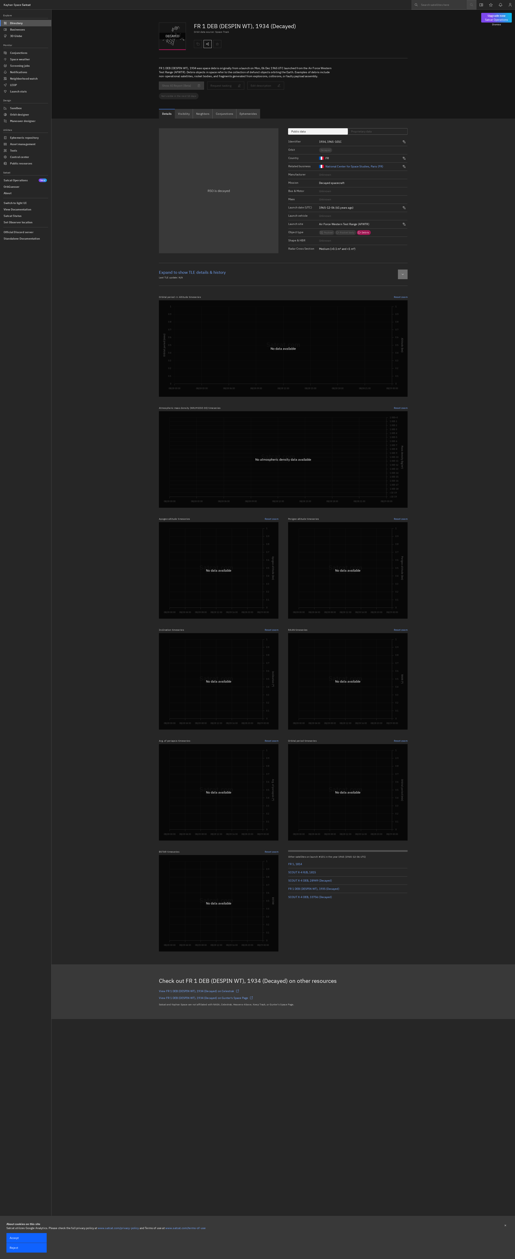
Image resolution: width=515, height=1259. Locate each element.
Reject (14, 1248)
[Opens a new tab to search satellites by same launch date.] (404, 208)
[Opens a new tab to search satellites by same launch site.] (404, 224)
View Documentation (17, 209)
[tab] (167, 114)
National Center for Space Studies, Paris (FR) (354, 166)
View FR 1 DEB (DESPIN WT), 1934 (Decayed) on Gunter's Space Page (203, 998)
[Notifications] (500, 5)
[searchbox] (439, 5)
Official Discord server (19, 232)
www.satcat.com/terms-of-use (185, 1228)
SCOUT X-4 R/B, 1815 (302, 872)
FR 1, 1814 (295, 864)
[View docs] (481, 5)
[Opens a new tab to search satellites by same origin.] (404, 158)
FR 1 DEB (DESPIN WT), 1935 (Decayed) (313, 889)
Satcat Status (13, 216)
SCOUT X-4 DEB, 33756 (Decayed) (310, 897)
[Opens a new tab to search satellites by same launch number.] (404, 142)
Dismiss (496, 24)
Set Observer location (18, 222)
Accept (14, 1238)
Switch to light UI (15, 203)
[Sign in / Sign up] (510, 5)
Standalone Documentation (22, 238)
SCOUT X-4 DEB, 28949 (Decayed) (310, 880)
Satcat (17, 5)
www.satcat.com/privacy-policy (118, 1228)
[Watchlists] (491, 5)
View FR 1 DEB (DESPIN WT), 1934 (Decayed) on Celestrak (196, 991)
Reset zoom (401, 296)
